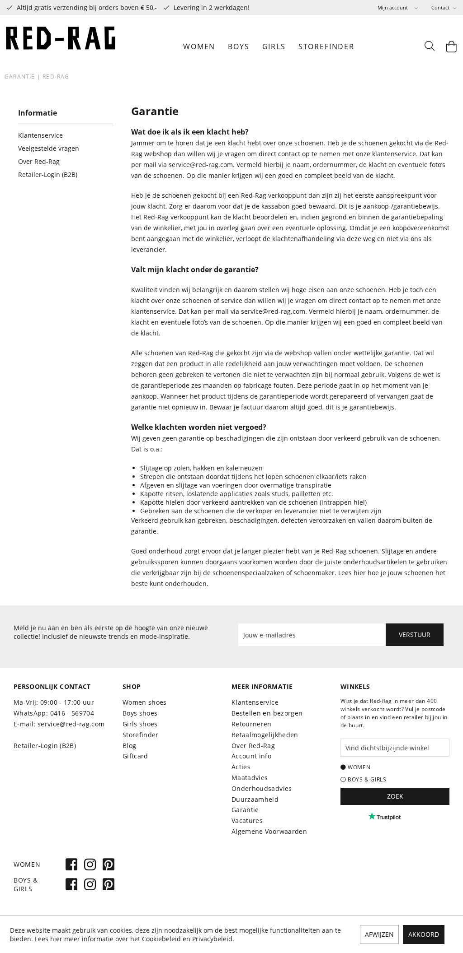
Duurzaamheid (255, 799)
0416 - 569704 (72, 713)
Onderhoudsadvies (262, 788)
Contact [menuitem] (441, 7)
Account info (251, 756)
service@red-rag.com (201, 164)
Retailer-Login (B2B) (47, 174)
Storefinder (141, 734)
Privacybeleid (212, 938)
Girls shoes (140, 724)
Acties (241, 766)
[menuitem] (398, 7)
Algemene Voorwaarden (269, 831)
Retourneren (252, 724)
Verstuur (414, 634)
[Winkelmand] (452, 46)
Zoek (395, 796)
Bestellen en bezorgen (267, 713)
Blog (129, 745)
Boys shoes (140, 713)
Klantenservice (40, 135)
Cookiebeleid (161, 938)
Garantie (245, 809)
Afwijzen (379, 934)
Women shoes (145, 702)
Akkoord (423, 934)
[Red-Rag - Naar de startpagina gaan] (61, 46)
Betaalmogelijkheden (265, 734)
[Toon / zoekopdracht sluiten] (429, 46)
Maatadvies (250, 777)
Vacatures (247, 820)
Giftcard (135, 756)
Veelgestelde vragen (48, 148)
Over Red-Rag (39, 161)
